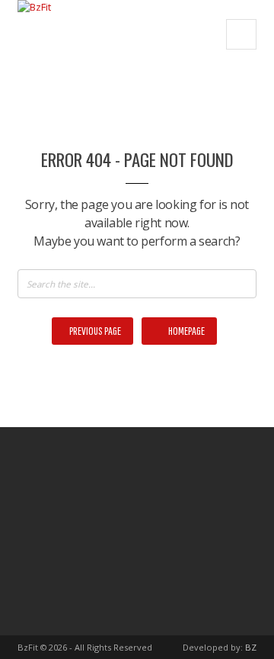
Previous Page (94, 330)
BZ (250, 647)
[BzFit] (34, 34)
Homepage (186, 330)
